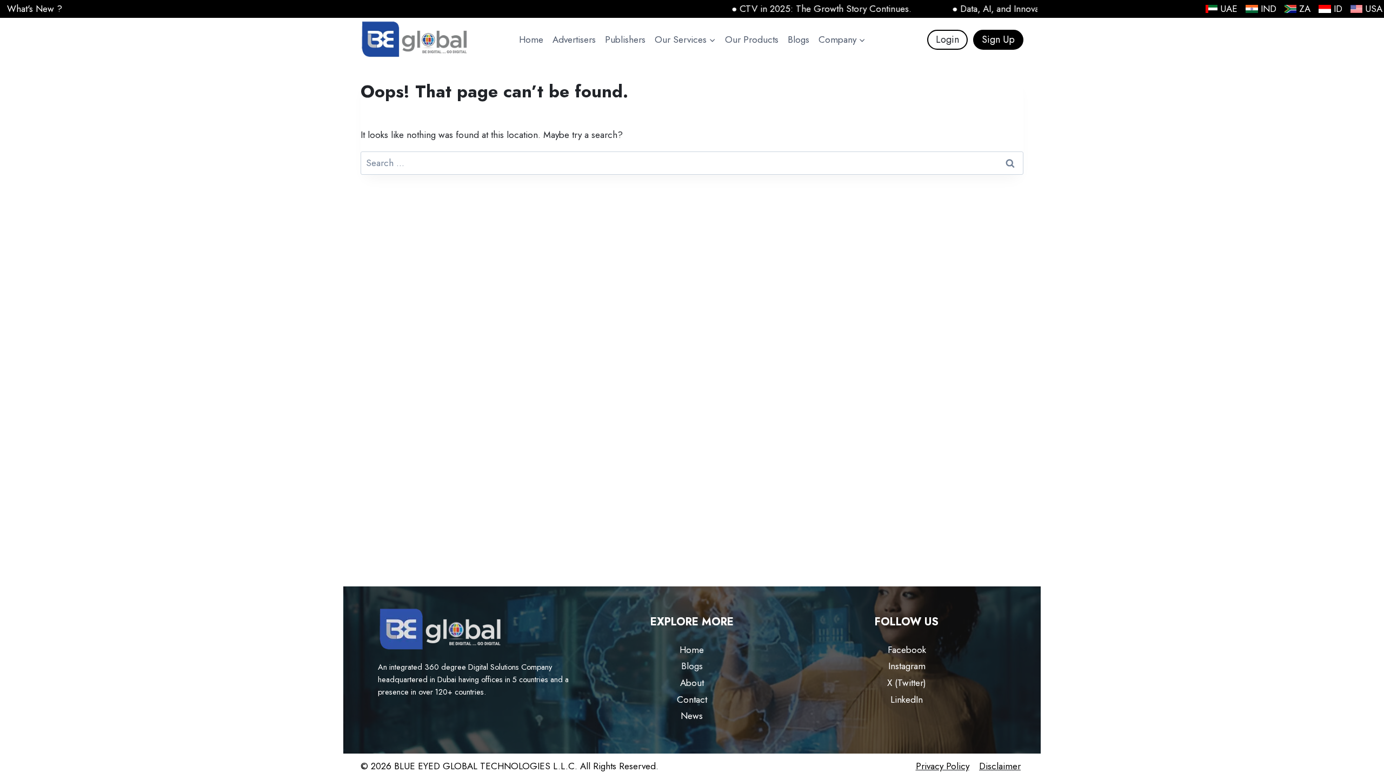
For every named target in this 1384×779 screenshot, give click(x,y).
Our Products (751, 39)
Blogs (798, 39)
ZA (1304, 8)
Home (531, 39)
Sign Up (998, 39)
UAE (1228, 8)
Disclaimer (1000, 766)
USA (1373, 8)
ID (1338, 8)
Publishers (625, 39)
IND (1268, 8)
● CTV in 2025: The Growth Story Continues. (793, 8)
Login (947, 39)
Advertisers (574, 39)
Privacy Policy (942, 766)
